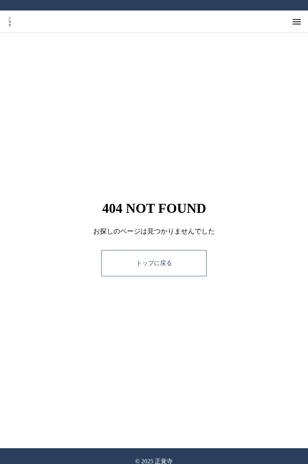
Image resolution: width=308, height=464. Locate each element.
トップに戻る (154, 263)
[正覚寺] (10, 22)
